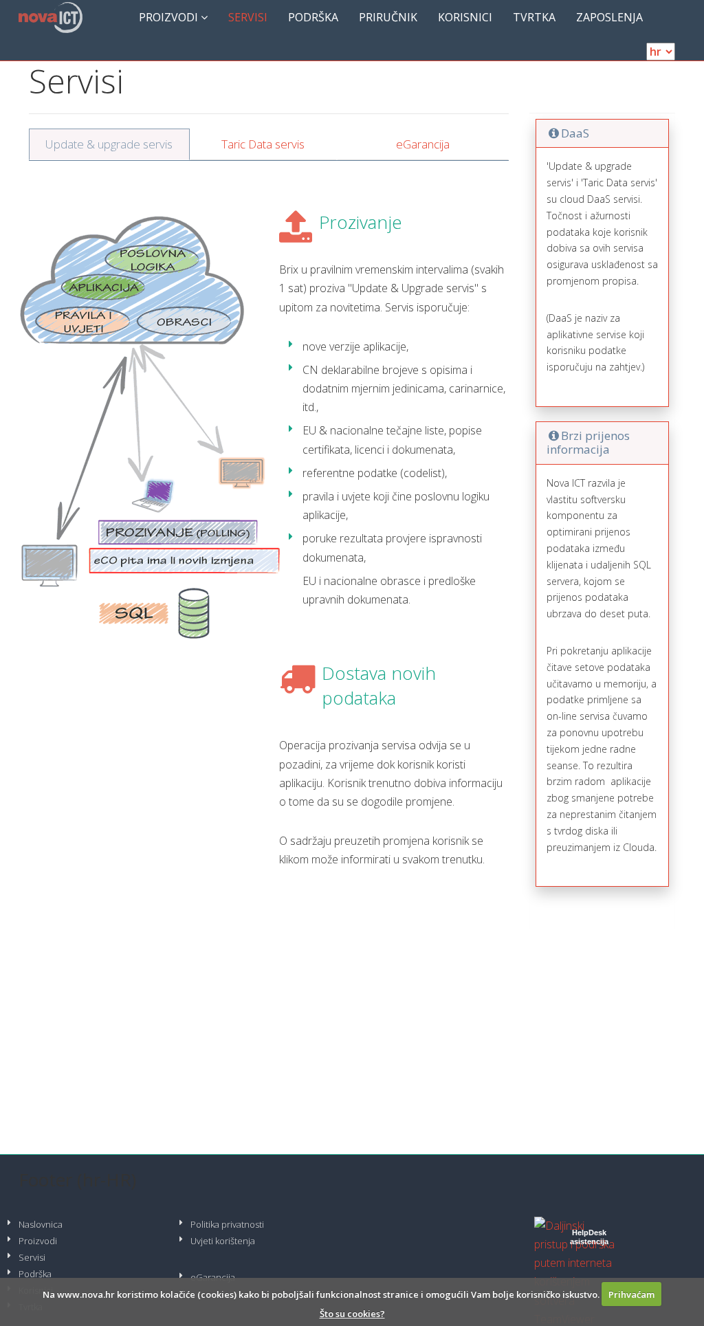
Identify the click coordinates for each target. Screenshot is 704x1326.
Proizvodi (170, 17)
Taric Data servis (263, 144)
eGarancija (423, 144)
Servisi (247, 17)
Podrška (313, 17)
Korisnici (465, 17)
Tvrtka (534, 17)
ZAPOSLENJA (609, 17)
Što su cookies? (352, 1313)
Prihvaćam (631, 1294)
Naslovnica (41, 1224)
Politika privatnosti (227, 1224)
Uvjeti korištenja (222, 1241)
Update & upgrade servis (109, 144)
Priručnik (388, 17)
